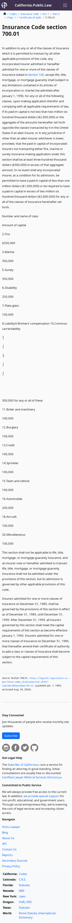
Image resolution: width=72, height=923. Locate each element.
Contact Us (9, 849)
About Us (8, 838)
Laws (22, 896)
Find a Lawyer (11, 827)
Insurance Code (30, 14)
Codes (13, 14)
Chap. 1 (11, 17)
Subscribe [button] (10, 736)
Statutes (24, 885)
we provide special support (41, 796)
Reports (7, 855)
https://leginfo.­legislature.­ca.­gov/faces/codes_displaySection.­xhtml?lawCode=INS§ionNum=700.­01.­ (36, 682)
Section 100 (36, 75)
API (4, 844)
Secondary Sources (14, 861)
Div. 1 (45, 14)
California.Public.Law (33, 5)
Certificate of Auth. (30, 17)
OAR (22, 902)
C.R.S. (22, 879)
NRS (21, 891)
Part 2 (56, 14)
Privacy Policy (11, 866)
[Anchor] (11, 207)
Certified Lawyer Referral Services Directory (31, 777)
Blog (5, 832)
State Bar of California (22, 765)
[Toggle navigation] (65, 5)
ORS (29, 902)
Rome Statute (28, 913)
